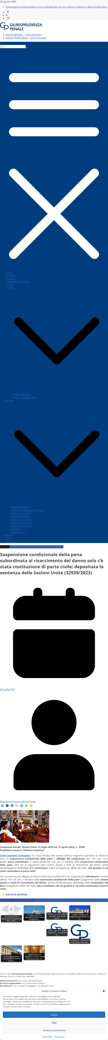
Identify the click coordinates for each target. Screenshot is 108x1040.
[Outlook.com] (21, 805)
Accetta (54, 1014)
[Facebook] (2, 805)
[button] (103, 991)
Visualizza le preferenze (54, 1030)
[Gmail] (17, 805)
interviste (16, 529)
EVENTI (9, 535)
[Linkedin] (12, 805)
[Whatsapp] (26, 805)
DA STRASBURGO (20, 516)
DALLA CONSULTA (20, 513)
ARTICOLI (4, 546)
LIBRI (8, 538)
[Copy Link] (31, 805)
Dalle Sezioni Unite (21, 519)
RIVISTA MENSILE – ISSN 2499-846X (23, 34)
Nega (54, 1022)
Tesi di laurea (18, 532)
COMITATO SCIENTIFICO (18, 281)
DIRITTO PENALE (19, 507)
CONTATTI (11, 541)
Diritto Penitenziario (22, 522)
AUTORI (10, 284)
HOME (9, 272)
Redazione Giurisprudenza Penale (18, 801)
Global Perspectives (21, 525)
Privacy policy (59, 1036)
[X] (7, 805)
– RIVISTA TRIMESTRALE (23, 397)
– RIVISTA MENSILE (20, 394)
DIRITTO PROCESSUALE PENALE (27, 510)
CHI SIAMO (11, 275)
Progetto (10, 278)
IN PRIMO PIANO (54, 546)
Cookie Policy (47, 1036)
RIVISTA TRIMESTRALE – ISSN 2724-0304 (26, 38)
